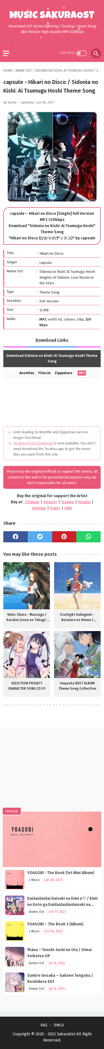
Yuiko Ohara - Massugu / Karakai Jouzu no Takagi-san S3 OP (26, 618)
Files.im (44, 373)
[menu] (6, 53)
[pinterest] (64, 536)
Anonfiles (26, 373)
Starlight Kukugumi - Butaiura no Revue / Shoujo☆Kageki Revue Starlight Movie (77, 618)
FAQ (43, 1025)
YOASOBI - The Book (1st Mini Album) (60, 872)
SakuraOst (66, 1034)
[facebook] (15, 536)
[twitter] (40, 536)
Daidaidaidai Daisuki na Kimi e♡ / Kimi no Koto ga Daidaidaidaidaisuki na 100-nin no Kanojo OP (62, 904)
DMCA (59, 1025)
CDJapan (32, 502)
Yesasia (84, 502)
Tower (55, 508)
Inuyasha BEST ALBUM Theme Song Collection (77, 685)
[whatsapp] (88, 536)
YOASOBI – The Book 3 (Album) (55, 924)
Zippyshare (63, 373)
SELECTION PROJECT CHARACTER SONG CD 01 (26, 685)
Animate (39, 508)
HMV (68, 508)
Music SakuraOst (52, 16)
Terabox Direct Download (33, 443)
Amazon (50, 502)
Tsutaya (67, 502)
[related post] (26, 585)
